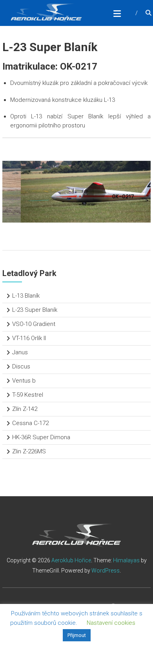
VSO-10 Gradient (33, 324)
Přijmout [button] (76, 635)
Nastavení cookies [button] (111, 622)
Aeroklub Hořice (71, 560)
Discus (21, 366)
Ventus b (24, 380)
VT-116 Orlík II (29, 338)
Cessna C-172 (30, 423)
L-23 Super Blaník (34, 309)
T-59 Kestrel (27, 394)
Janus (20, 352)
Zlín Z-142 (24, 408)
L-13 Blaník (26, 295)
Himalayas (126, 560)
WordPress (105, 570)
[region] (76, 192)
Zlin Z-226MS (29, 451)
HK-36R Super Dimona (41, 437)
